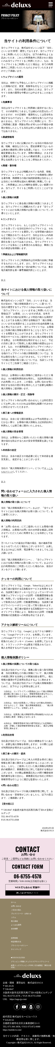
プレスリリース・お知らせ (21, 914)
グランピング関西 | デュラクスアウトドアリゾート (30, 962)
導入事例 (14, 921)
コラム (13, 917)
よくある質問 (16, 925)
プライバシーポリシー (19, 945)
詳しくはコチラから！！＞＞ (27, 893)
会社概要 (14, 929)
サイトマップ (16, 949)
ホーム (13, 902)
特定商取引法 (16, 942)
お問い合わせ (16, 906)
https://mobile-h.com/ (12, 1030)
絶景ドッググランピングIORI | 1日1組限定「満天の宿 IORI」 (31, 967)
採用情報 (14, 938)
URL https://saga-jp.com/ (15, 999)
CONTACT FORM (27, 866)
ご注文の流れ (16, 910)
